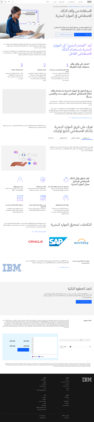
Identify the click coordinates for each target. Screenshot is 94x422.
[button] (5, 2)
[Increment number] (87, 340)
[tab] (87, 138)
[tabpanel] (47, 156)
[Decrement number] (89, 340)
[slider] (70, 346)
